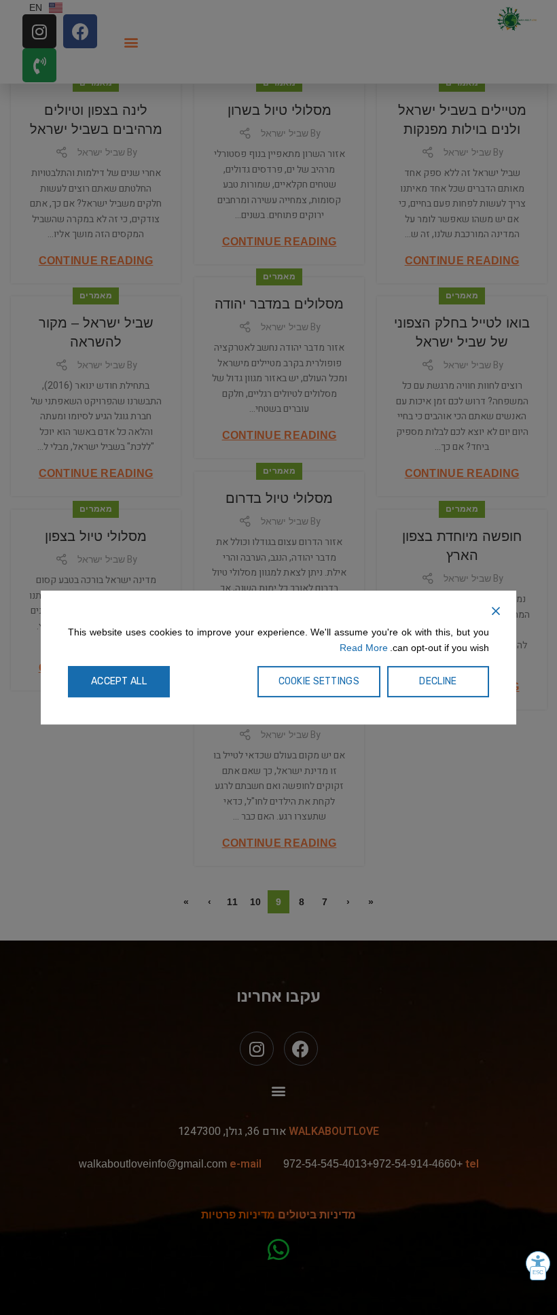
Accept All (119, 681)
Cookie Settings (319, 681)
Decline (437, 681)
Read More (364, 647)
